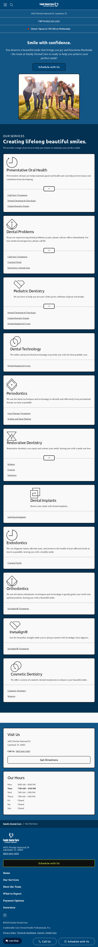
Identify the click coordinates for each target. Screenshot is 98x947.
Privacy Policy (9, 932)
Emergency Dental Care (19, 268)
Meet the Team (12, 886)
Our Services (11, 879)
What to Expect (12, 893)
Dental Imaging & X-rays (19, 323)
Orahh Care (51, 932)
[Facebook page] (5, 915)
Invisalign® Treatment (18, 608)
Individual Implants (17, 517)
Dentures (12, 475)
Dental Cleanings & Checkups (22, 200)
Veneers (11, 696)
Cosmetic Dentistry (17, 690)
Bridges (11, 464)
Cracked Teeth (15, 262)
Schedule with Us (49, 67)
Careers (41, 932)
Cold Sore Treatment (17, 195)
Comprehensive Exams (18, 206)
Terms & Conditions (26, 932)
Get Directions (49, 759)
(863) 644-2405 (53, 21)
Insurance (9, 907)
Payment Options (13, 900)
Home (6, 873)
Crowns (11, 469)
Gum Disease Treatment (19, 413)
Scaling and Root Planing (19, 419)
